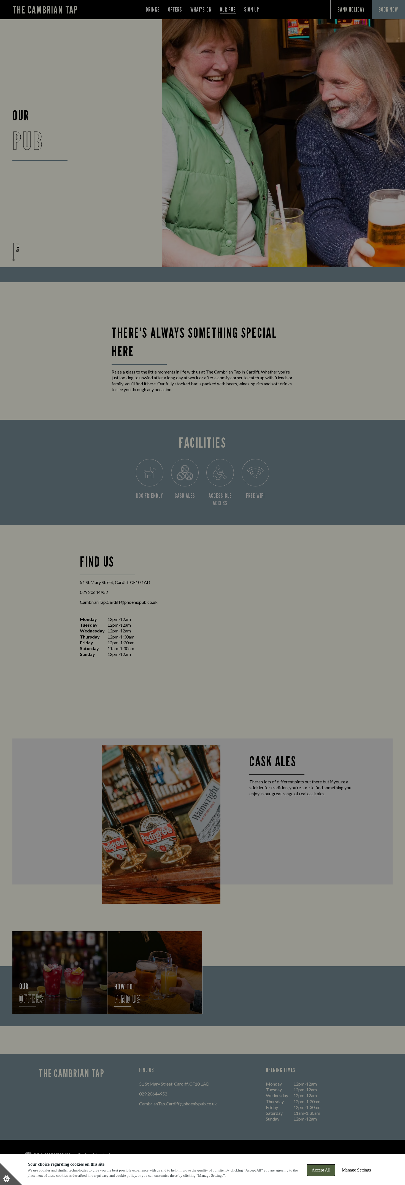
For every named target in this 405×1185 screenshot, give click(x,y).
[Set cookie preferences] (11, 1174)
